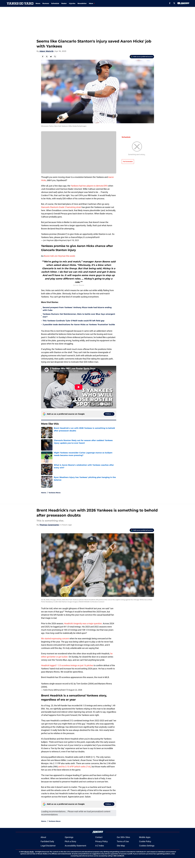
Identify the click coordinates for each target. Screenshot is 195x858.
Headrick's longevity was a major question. (83, 623)
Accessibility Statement (75, 845)
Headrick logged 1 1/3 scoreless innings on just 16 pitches (67, 665)
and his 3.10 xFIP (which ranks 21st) (74, 766)
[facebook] (169, 3)
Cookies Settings (146, 845)
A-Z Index (99, 845)
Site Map (121, 845)
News (38, 3)
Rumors (45, 3)
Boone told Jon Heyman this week (59, 256)
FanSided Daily (47, 841)
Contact (98, 837)
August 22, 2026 (75, 690)
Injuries (72, 3)
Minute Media (29, 852)
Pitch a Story (70, 841)
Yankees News (54, 493)
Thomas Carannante (49, 525)
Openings (69, 837)
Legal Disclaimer (48, 845)
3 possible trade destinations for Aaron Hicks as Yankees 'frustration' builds (79, 324)
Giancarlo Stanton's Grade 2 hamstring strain (61, 207)
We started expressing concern (55, 638)
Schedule (55, 3)
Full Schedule (128, 161)
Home (43, 493)
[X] (174, 3)
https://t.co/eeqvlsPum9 (88, 237)
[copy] (55, 56)
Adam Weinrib (46, 51)
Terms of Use (123, 841)
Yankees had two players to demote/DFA (89, 186)
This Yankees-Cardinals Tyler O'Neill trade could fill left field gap (73, 321)
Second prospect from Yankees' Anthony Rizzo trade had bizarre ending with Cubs (77, 308)
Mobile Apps (144, 837)
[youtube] (178, 3)
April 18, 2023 (73, 240)
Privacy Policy (101, 841)
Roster (64, 3)
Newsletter (82, 3)
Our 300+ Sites (123, 837)
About (43, 837)
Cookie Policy (145, 841)
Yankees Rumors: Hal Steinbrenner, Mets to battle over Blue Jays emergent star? (79, 315)
